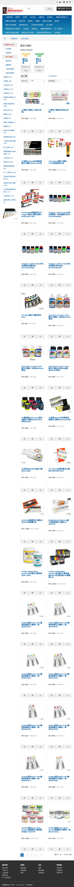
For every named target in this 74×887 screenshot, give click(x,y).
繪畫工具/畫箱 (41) (10, 122)
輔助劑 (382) (8, 114)
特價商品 (41, 873)
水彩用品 (33, 17)
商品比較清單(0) (53, 76)
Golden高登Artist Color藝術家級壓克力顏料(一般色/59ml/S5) (31, 727)
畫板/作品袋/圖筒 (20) (9, 132)
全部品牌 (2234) (9, 196)
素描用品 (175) (8, 93)
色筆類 (25, 17)
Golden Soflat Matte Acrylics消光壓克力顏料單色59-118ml (31, 573)
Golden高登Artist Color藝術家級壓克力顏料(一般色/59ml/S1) (31, 625)
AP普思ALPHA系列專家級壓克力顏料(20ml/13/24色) (31, 162)
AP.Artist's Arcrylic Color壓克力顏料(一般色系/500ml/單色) (32, 368)
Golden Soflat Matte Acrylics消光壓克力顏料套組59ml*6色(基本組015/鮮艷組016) (59, 574)
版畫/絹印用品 (23, 25)
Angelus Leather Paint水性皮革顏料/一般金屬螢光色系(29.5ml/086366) (59, 214)
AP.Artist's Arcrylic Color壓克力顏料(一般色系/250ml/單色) (60, 317)
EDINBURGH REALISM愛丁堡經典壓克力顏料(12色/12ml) (59, 522)
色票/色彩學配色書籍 (12, 32)
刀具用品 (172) (8, 158)
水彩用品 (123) (8, 85)
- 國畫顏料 (7, 65)
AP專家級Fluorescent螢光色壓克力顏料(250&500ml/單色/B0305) (31, 419)
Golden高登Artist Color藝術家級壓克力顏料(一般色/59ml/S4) (59, 676)
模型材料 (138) (8, 162)
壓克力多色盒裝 (38, 61)
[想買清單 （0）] (64, 2)
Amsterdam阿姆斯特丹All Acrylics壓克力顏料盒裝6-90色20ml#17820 (31, 214)
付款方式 (5, 870)
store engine (20, 885)
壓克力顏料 (25, 38)
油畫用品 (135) (8, 89)
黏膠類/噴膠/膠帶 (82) (9, 167)
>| (41, 855)
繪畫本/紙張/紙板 (10, 21)
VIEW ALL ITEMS (26, 68)
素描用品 (50, 17)
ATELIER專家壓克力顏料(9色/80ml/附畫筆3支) (31, 521)
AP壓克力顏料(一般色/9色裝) (31, 111)
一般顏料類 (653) (9, 44)
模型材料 (34, 28)
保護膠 (37, 21)
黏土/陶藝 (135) (8, 147)
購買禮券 (41, 870)
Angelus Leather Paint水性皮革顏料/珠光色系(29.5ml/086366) (59, 266)
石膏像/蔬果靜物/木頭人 (44, 32)
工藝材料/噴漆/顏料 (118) (10, 142)
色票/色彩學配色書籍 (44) (10, 178)
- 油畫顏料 (7, 53)
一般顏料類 (9, 17)
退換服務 (23, 870)
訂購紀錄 (59, 870)
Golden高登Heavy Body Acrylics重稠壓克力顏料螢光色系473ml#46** (31, 830)
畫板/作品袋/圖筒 (10, 25)
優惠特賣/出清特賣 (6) (10, 201)
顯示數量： (52, 81)
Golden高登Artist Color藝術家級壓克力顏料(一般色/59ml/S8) (59, 778)
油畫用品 (41, 17)
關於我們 (5, 868)
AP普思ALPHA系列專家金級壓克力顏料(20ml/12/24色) (60, 419)
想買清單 (59, 873)
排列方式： (25, 81)
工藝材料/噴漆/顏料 (37, 25)
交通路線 (5, 873)
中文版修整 (28, 885)
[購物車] (67, 2)
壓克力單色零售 (25, 61)
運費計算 (5, 875)
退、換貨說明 (6, 877)
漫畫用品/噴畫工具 (62, 17)
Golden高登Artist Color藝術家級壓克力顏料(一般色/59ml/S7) (31, 778)
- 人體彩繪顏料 (9, 69)
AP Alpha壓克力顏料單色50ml (31, 316)
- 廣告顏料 (7, 61)
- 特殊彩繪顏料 (9, 73)
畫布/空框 (22, 21)
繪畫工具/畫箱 (47, 21)
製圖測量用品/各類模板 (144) (10, 153)
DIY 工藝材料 (58, 28)
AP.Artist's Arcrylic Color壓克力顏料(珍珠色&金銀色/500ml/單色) (59, 368)
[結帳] (70, 2)
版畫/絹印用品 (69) (10, 137)
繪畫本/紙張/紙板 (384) (9, 105)
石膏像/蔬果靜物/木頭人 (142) (10, 191)
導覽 (21, 873)
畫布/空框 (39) (8, 110)
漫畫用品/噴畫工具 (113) (10, 98)
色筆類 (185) (8, 81)
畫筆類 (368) (8, 77)
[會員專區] (60, 2)
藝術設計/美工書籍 (28, 32)
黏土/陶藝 (49, 25)
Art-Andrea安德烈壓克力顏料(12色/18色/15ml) (59, 470)
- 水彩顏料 (7, 49)
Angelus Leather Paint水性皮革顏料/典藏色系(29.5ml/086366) (32, 266)
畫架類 (57, 21)
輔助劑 (30, 21)
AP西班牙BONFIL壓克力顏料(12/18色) (31, 470)
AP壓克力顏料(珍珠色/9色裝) (59, 111)
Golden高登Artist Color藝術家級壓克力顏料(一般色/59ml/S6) (59, 727)
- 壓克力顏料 (8, 57)
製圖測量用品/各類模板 (12, 28)
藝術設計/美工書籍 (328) (10, 184)
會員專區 (59, 868)
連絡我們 (23, 868)
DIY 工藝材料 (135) (10, 172)
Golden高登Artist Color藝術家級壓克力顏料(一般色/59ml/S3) (31, 676)
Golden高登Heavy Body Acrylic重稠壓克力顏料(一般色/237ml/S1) (60, 830)
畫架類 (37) (7, 126)
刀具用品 (26, 28)
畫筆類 (17, 17)
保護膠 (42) (7, 118)
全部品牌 (57, 32)
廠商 (39, 868)
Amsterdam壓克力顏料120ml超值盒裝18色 (58, 162)
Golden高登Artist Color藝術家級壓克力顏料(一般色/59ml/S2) (59, 625)
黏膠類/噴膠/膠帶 (45, 28)
